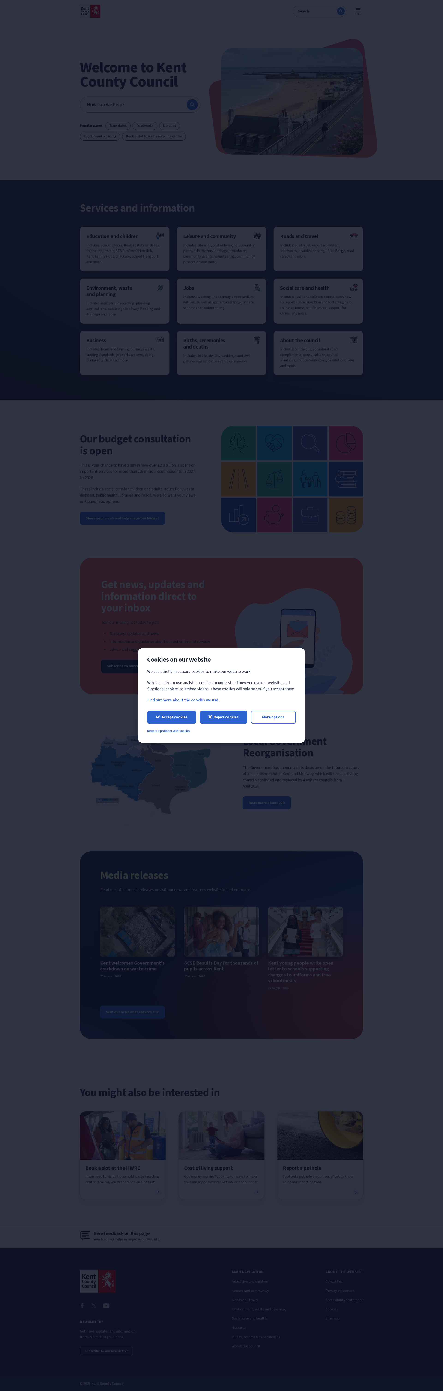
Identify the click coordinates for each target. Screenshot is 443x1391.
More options (273, 717)
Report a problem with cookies (168, 731)
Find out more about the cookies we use (182, 700)
